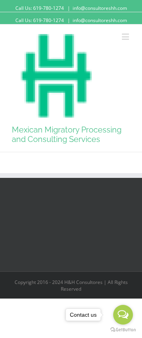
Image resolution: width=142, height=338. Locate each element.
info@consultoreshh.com (100, 8)
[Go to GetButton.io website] (123, 329)
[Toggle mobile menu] (126, 36)
